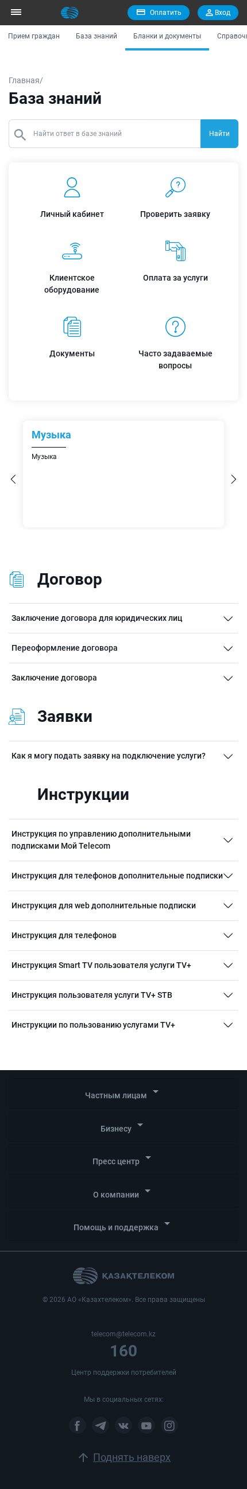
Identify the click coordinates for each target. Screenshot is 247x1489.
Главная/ (26, 80)
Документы (72, 353)
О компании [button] (124, 1191)
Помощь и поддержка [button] (124, 1224)
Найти (219, 134)
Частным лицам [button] (124, 1092)
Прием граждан (34, 36)
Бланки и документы (167, 36)
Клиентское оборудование (71, 283)
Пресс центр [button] (123, 1158)
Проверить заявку (175, 214)
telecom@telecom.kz (123, 1334)
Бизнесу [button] (124, 1125)
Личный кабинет (72, 214)
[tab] (123, 1094)
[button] (13, 480)
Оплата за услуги (175, 277)
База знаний (96, 36)
